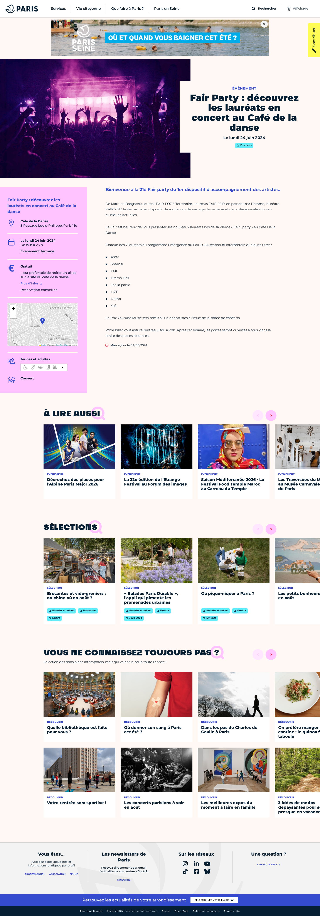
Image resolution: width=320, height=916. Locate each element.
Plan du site (232, 911)
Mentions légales (91, 911)
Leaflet (43, 345)
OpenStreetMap (61, 345)
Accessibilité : (132, 911)
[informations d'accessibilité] (43, 367)
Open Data (182, 911)
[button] (42, 321)
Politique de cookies (206, 911)
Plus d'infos (29, 283)
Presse (166, 911)
